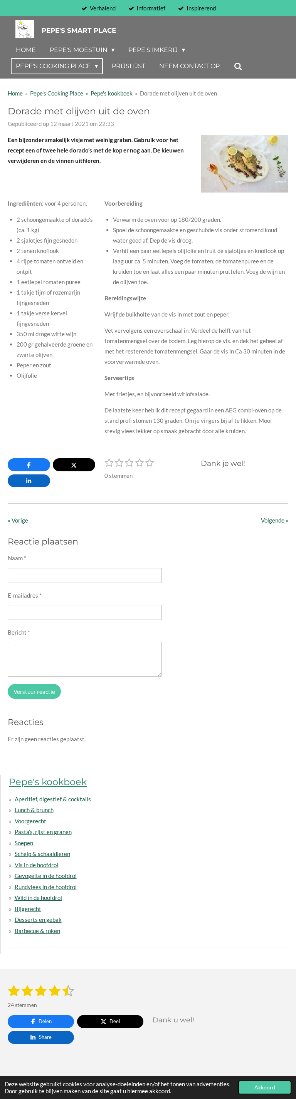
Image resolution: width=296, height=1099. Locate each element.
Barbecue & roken (37, 930)
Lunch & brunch (34, 809)
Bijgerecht (28, 908)
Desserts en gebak (38, 919)
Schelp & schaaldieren (42, 853)
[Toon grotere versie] (244, 164)
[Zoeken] (238, 66)
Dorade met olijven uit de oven (178, 93)
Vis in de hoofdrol (36, 864)
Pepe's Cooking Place (56, 93)
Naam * (17, 558)
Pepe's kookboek (112, 93)
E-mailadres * (25, 595)
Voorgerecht (30, 821)
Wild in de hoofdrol (38, 897)
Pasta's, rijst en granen (43, 831)
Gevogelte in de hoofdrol (46, 875)
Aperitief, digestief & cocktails (53, 799)
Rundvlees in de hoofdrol (46, 886)
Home (15, 93)
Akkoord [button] (264, 1087)
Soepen (24, 842)
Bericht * (19, 632)
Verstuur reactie (34, 691)
